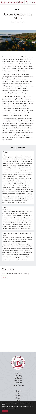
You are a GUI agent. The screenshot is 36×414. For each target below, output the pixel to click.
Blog (17, 9)
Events (18, 398)
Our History (18, 376)
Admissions (18, 378)
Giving (18, 400)
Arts (18, 393)
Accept (5, 411)
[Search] (26, 2)
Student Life (18, 383)
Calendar (19, 391)
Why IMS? (18, 373)
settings (14, 408)
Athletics (18, 396)
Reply (4, 277)
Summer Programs (18, 385)
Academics (18, 380)
